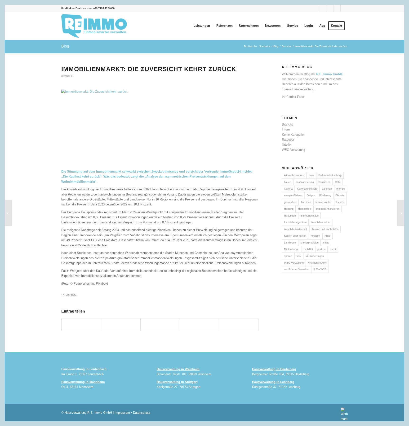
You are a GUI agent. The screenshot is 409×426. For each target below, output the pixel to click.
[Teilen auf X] (120, 324)
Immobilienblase (309, 215)
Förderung (325, 195)
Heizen (340, 202)
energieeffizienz (293, 195)
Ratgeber (288, 139)
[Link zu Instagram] (322, 8)
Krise (327, 235)
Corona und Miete (307, 188)
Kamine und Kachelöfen (324, 229)
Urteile (286, 144)
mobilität (308, 249)
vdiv (299, 256)
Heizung (288, 208)
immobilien (290, 215)
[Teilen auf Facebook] (81, 324)
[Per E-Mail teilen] (238, 324)
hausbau (306, 202)
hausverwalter (324, 202)
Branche (67, 76)
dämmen (327, 188)
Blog (65, 46)
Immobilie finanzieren (327, 208)
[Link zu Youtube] (329, 8)
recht (333, 249)
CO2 (337, 182)
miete (326, 242)
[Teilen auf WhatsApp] (160, 324)
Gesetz (340, 195)
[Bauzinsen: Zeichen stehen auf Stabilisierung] (400, 213)
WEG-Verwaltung (293, 150)
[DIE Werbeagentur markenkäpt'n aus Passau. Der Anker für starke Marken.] (343, 414)
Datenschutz (141, 412)
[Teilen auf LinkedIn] (199, 324)
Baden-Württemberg (330, 175)
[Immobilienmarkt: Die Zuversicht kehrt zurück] (159, 126)
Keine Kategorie (293, 134)
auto (311, 175)
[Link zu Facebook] (315, 8)
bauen (287, 182)
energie (340, 188)
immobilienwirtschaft (295, 229)
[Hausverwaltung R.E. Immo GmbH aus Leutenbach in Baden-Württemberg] (94, 26)
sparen (288, 256)
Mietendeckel (291, 249)
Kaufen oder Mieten (295, 235)
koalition (315, 235)
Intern (286, 129)
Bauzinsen (324, 182)
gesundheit (290, 202)
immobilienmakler (321, 222)
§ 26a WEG (320, 269)
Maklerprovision (309, 242)
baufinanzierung (305, 182)
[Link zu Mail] (344, 8)
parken (321, 249)
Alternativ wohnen (294, 175)
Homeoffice (304, 208)
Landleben (290, 242)
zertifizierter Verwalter (296, 269)
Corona (288, 188)
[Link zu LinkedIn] (336, 8)
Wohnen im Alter (317, 262)
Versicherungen (315, 256)
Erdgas (311, 195)
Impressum (122, 412)
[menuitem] (202, 26)
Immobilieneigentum (295, 222)
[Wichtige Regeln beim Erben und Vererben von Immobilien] (8, 213)
